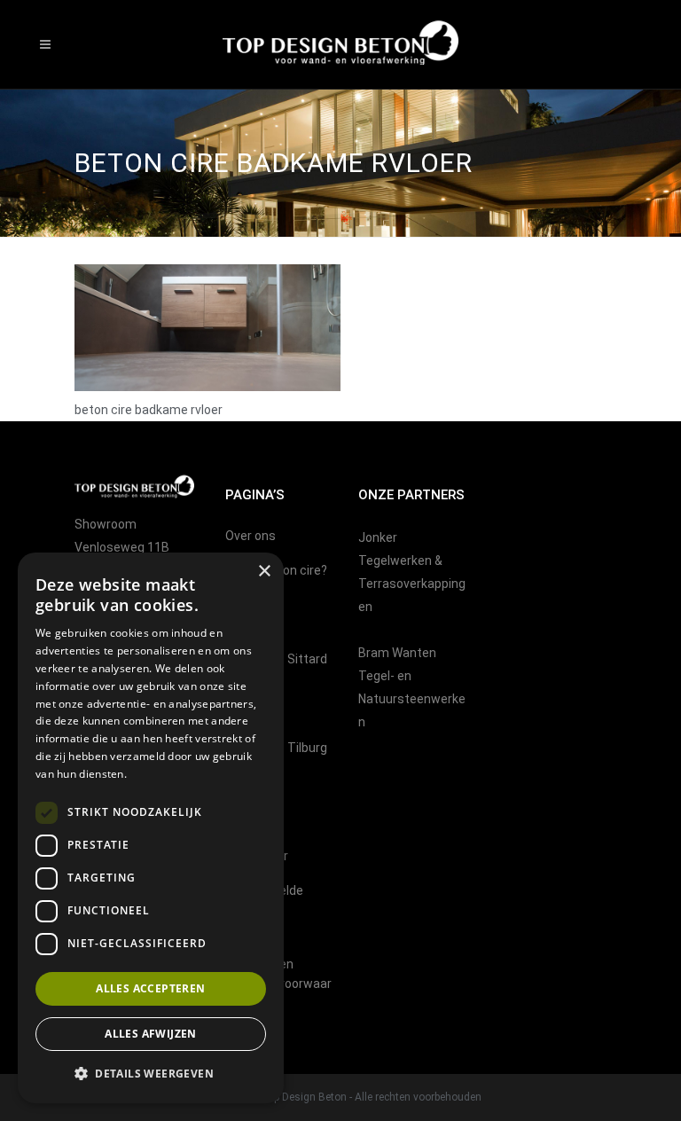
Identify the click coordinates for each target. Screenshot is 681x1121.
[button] (150, 1074)
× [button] (263, 571)
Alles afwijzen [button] (151, 1033)
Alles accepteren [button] (150, 988)
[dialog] (151, 828)
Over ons (250, 536)
